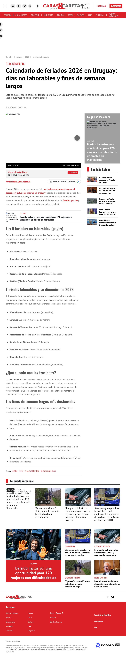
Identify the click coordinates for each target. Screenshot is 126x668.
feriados (14, 471)
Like (90, 15)
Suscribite (73, 172)
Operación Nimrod (43, 502)
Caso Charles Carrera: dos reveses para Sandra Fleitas (107, 211)
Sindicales (48, 15)
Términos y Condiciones (13, 641)
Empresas (100, 15)
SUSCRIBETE (116, 6)
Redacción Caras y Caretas (19, 181)
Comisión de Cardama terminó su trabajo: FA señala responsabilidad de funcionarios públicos (107, 226)
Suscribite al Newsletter (102, 615)
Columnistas (21, 15)
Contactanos (98, 621)
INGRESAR (101, 6)
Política (7, 15)
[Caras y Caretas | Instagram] (30, 6)
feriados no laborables (32, 471)
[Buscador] (12, 6)
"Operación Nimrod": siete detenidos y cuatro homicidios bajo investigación (47, 513)
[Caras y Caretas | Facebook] (18, 6)
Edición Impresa (56, 622)
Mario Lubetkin (100, 577)
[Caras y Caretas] (19, 599)
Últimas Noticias (12, 613)
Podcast (53, 617)
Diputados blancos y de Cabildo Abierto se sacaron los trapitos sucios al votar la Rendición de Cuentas (107, 194)
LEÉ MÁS (23, 213)
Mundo (60, 15)
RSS (95, 627)
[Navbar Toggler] (7, 6)
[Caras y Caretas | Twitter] (24, 6)
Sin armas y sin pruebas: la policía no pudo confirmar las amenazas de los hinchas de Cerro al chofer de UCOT (106, 514)
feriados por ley (70, 200)
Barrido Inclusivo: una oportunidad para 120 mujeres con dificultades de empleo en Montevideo (46, 218)
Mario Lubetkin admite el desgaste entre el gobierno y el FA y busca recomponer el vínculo (107, 585)
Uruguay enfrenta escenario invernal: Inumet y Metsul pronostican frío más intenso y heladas (108, 204)
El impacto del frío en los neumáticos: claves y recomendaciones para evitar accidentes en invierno (77, 514)
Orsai (70, 15)
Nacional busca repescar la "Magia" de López (107, 180)
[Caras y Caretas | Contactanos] (117, 596)
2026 (21, 471)
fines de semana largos (48, 471)
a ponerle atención (73, 502)
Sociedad (35, 15)
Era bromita (100, 502)
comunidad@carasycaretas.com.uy (43, 648)
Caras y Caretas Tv (113, 15)
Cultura (80, 15)
